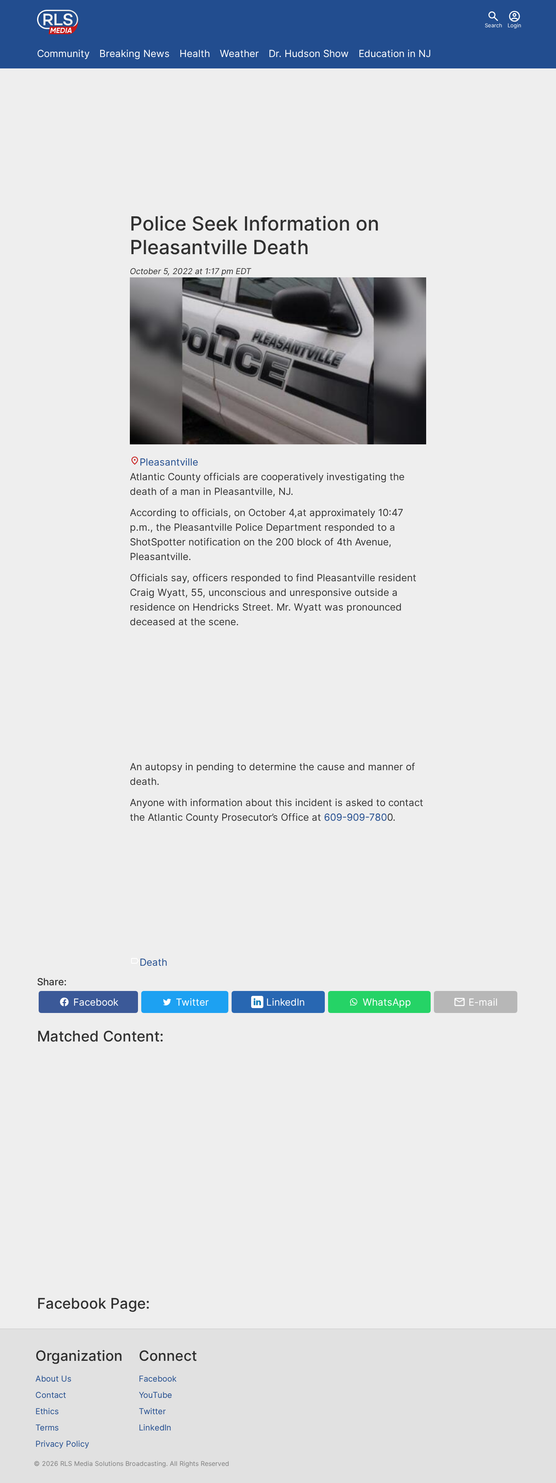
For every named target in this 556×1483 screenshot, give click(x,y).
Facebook (94, 1002)
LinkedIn (284, 1002)
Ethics (47, 1411)
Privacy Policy (62, 1444)
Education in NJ (395, 53)
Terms (47, 1427)
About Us (53, 1379)
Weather (239, 53)
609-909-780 (355, 817)
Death (153, 962)
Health (194, 53)
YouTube (155, 1395)
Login (514, 25)
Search (493, 25)
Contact (50, 1395)
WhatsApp (385, 1002)
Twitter (191, 1002)
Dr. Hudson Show (309, 53)
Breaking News (134, 53)
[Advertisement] (278, 145)
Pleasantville (169, 462)
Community (63, 53)
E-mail (482, 1002)
